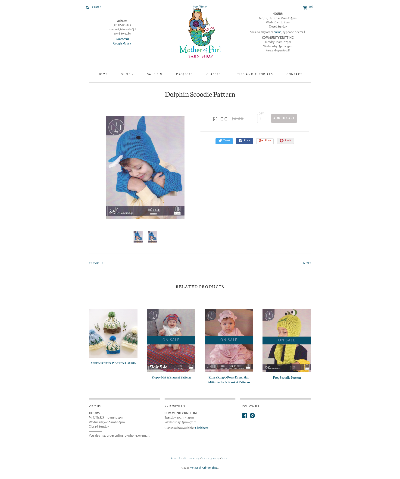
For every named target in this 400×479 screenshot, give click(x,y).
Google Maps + (122, 43)
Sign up (203, 6)
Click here (202, 428)
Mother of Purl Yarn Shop (203, 467)
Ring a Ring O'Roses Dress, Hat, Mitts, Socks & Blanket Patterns (229, 379)
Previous (96, 263)
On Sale (171, 340)
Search (225, 458)
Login (195, 6)
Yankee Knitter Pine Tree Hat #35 (113, 362)
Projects (184, 74)
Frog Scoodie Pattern (287, 377)
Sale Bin (155, 74)
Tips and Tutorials (255, 74)
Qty (261, 113)
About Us (176, 458)
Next (307, 263)
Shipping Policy (210, 458)
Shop (126, 74)
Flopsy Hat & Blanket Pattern (171, 377)
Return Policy (192, 458)
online (277, 32)
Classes (214, 74)
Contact (294, 74)
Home (103, 74)
